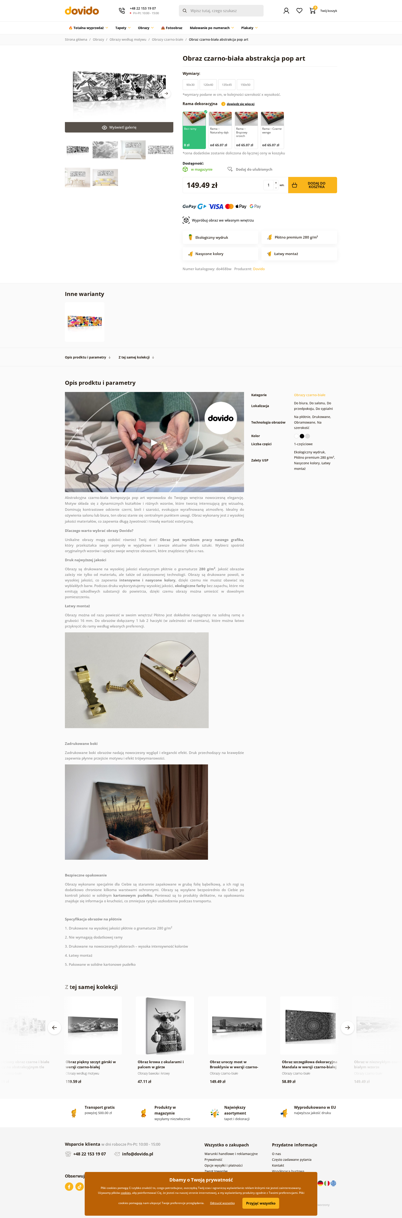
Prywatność (213, 1159)
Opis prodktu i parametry (85, 357)
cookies (126, 1193)
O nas (276, 1154)
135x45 (227, 85)
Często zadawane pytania (292, 1159)
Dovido (259, 268)
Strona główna (76, 39)
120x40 (208, 85)
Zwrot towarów (216, 1171)
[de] (321, 1183)
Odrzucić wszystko (222, 1203)
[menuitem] (88, 28)
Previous (54, 1028)
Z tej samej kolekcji (134, 357)
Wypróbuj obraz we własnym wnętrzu (223, 220)
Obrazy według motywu (128, 39)
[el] (333, 1183)
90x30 (190, 85)
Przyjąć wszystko (260, 1203)
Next (166, 93)
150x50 (245, 85)
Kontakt (278, 1165)
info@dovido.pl (137, 1154)
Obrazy (98, 39)
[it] (327, 1183)
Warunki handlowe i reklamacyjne (231, 1154)
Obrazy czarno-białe (167, 39)
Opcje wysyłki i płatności (223, 1165)
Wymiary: (192, 73)
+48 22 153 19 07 (89, 1154)
